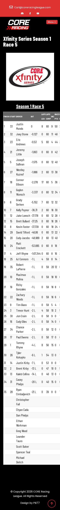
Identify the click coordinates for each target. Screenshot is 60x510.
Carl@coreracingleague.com (32, 7)
